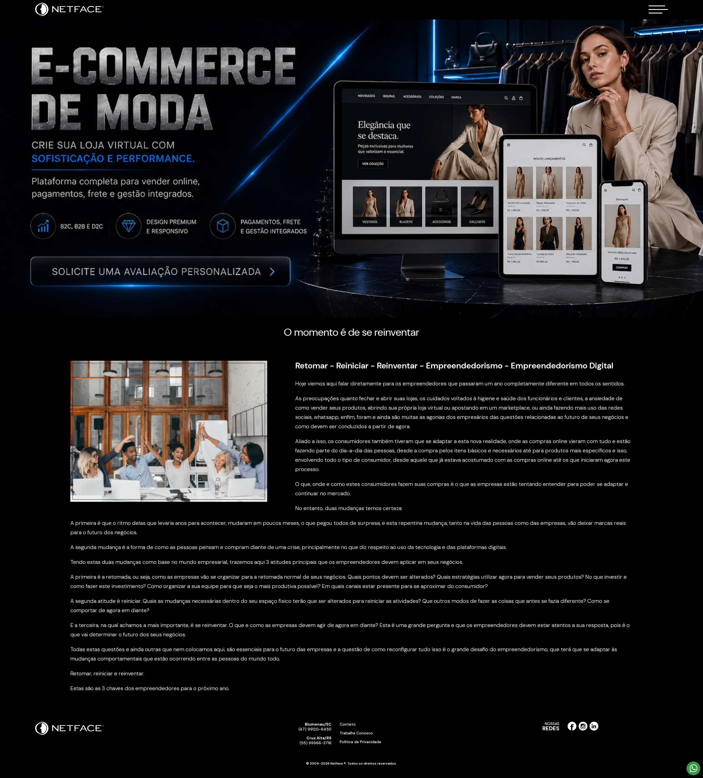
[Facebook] (572, 729)
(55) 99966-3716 (315, 740)
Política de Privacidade (360, 741)
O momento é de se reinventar (351, 332)
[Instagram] (583, 729)
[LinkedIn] (594, 729)
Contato (348, 724)
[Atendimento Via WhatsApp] (693, 774)
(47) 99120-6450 (315, 727)
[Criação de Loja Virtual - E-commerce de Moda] (351, 168)
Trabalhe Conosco (356, 733)
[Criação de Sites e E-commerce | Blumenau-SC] (69, 15)
